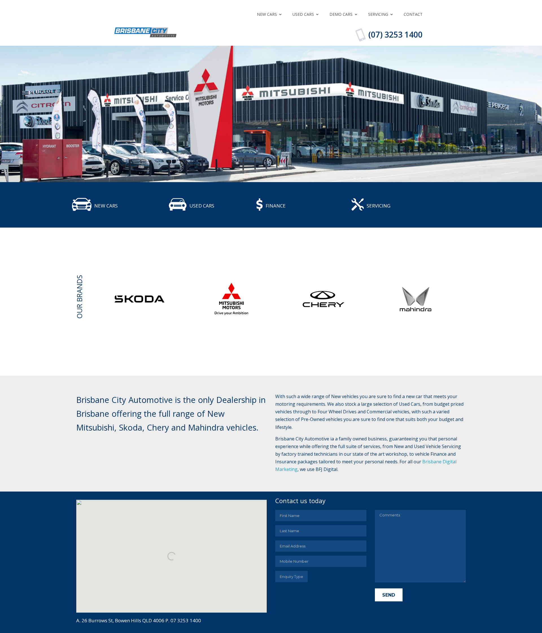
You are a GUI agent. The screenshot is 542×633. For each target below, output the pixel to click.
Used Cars (303, 14)
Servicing (378, 14)
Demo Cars (341, 14)
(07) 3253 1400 (395, 34)
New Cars (267, 14)
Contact (413, 14)
